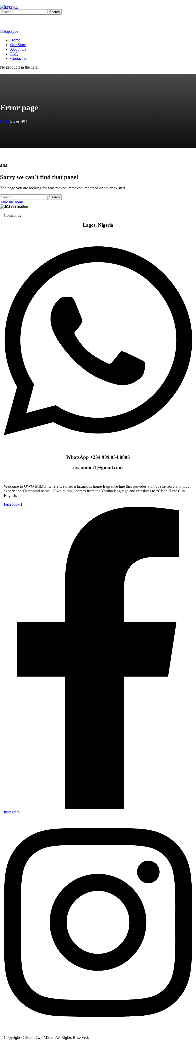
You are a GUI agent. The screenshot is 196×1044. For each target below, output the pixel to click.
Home (5, 121)
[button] (98, 202)
